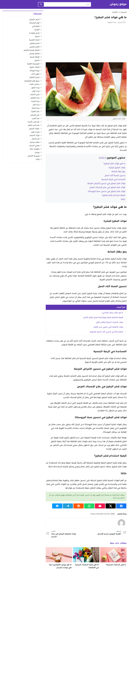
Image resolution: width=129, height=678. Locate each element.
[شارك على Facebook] (121, 505)
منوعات (37, 152)
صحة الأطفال (35, 97)
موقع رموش (118, 4)
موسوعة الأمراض (34, 155)
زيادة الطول (35, 87)
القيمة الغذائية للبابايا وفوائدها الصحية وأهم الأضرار (103, 317)
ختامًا (123, 199)
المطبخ (37, 60)
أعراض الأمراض (34, 19)
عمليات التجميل (34, 128)
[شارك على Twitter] (110, 505)
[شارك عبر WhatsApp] (89, 505)
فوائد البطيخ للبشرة (117, 167)
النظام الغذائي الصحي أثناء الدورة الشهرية (106, 332)
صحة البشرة (35, 101)
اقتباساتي (36, 26)
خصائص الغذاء (34, 84)
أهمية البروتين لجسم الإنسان (109, 532)
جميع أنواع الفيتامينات (32, 80)
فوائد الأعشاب (34, 135)
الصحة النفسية (34, 39)
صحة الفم (36, 104)
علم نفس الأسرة (34, 121)
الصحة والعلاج (35, 43)
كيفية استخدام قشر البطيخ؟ (113, 195)
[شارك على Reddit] (78, 505)
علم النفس (36, 118)
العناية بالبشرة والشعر (32, 50)
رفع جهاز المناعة (118, 171)
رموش (62, 495)
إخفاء (102, 158)
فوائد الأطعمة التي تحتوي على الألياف (108, 327)
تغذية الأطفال (34, 77)
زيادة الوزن (36, 91)
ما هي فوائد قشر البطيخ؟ (114, 163)
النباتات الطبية (35, 67)
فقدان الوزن (35, 132)
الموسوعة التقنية (33, 63)
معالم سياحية (35, 142)
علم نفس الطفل (34, 125)
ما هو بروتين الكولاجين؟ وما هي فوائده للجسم (60, 566)
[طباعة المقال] (57, 505)
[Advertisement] (86, 42)
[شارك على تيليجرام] (67, 505)
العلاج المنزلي (35, 46)
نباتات (38, 159)
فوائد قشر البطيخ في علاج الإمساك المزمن (107, 187)
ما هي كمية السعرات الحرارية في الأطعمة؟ (87, 566)
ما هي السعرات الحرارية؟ (116, 564)
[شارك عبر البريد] (99, 505)
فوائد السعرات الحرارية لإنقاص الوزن (109, 322)
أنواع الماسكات (34, 22)
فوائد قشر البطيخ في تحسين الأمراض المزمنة (106, 183)
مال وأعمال (36, 138)
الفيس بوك (96, 495)
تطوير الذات (35, 74)
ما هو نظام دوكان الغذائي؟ (112, 312)
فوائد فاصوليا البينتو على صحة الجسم (63, 534)
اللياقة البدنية (35, 57)
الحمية (37, 36)
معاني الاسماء (34, 145)
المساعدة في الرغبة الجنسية (113, 179)
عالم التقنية (35, 111)
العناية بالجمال (34, 53)
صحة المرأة (36, 108)
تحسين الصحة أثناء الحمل (115, 175)
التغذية (115, 12)
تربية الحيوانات (34, 70)
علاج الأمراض (35, 115)
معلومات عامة (35, 149)
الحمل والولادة (34, 33)
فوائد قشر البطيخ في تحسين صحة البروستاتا (106, 191)
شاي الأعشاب (35, 94)
